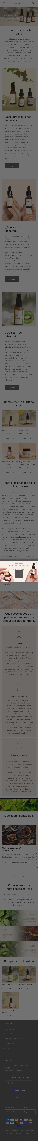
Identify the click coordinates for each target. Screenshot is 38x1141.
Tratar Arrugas (19, 573)
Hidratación (19, 571)
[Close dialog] (36, 562)
